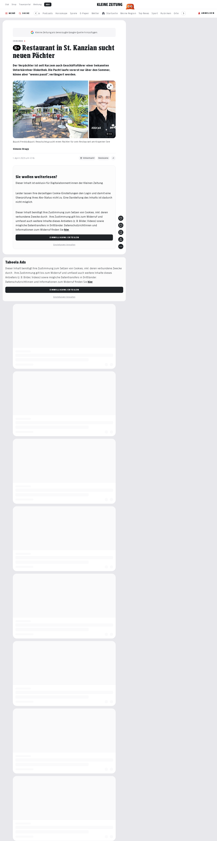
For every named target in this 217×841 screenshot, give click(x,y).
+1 (113, 158)
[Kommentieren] (120, 225)
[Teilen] (120, 239)
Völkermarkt (88, 158)
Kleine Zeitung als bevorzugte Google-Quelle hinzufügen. (66, 32)
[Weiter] (183, 13)
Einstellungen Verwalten (64, 245)
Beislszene (103, 158)
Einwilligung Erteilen (64, 237)
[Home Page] (109, 4)
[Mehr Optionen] (120, 246)
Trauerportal (25, 4)
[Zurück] (36, 13)
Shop (14, 4)
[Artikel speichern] (120, 232)
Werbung (37, 4)
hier (66, 229)
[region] (110, 13)
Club (7, 4)
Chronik (18, 41)
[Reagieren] (120, 218)
